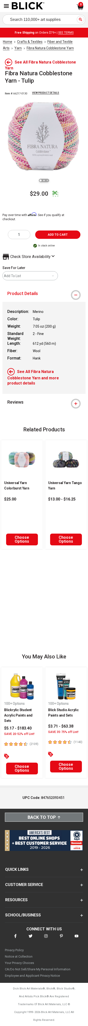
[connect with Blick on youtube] (76, 939)
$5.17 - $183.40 (18, 728)
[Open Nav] (6, 6)
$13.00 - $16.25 (62, 499)
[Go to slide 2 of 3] (44, 180)
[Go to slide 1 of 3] (40, 180)
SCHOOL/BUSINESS (23, 915)
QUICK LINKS (17, 869)
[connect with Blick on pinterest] (61, 939)
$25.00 (10, 499)
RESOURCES (16, 900)
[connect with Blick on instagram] (46, 939)
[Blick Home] (28, 6)
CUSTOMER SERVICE (24, 884)
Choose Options (22, 539)
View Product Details (45, 92)
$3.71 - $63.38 (60, 726)
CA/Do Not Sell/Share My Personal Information (37, 969)
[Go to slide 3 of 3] (47, 180)
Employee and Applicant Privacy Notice (32, 975)
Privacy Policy (14, 950)
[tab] (44, 293)
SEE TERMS (66, 32)
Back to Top (42, 817)
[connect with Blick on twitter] (30, 939)
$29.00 (39, 193)
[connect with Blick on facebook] (15, 939)
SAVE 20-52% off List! (19, 734)
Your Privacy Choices (19, 963)
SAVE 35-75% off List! (63, 732)
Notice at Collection (19, 956)
